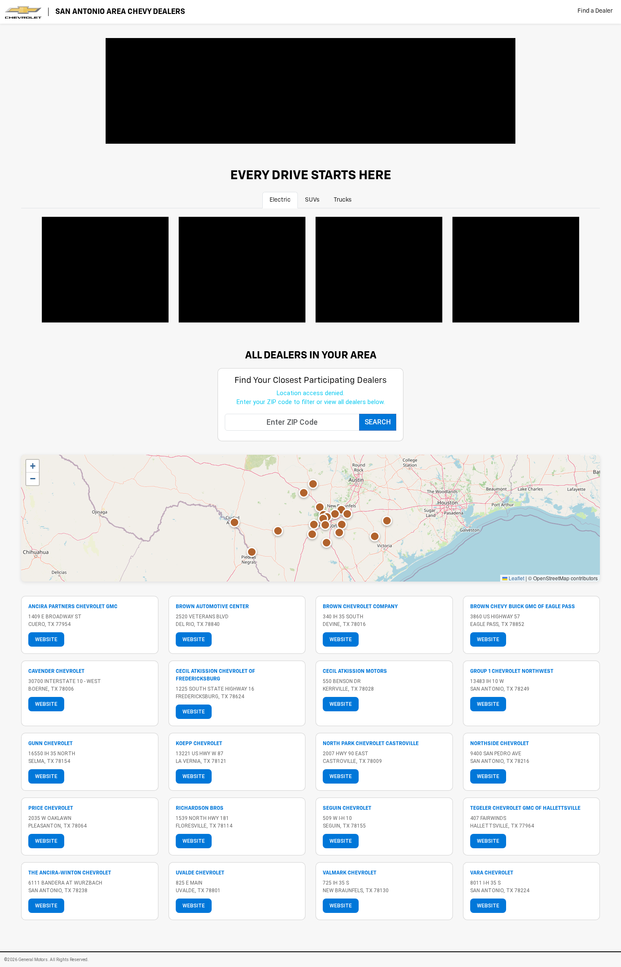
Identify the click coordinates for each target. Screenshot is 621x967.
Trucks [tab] (342, 200)
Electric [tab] (280, 200)
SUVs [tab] (312, 200)
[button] (375, 536)
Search (378, 422)
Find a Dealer (595, 11)
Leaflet (515, 578)
